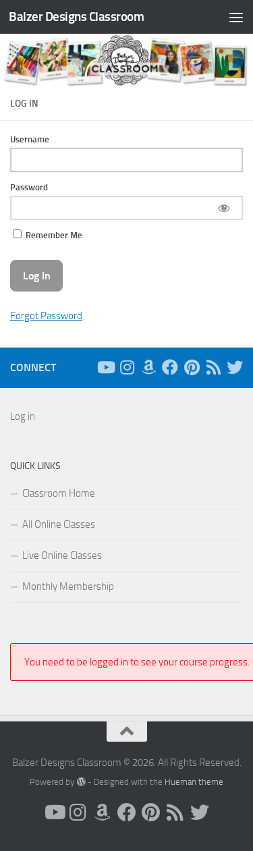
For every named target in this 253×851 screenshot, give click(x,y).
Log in (22, 416)
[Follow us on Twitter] (235, 367)
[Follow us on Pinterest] (192, 367)
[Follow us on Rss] (213, 367)
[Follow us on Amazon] (148, 367)
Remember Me (53, 235)
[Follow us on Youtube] (105, 367)
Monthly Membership (68, 586)
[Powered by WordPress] (80, 781)
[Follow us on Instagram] (127, 367)
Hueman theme (194, 782)
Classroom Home (58, 493)
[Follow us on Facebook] (170, 367)
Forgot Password (46, 316)
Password (29, 187)
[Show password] (223, 208)
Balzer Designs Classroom (76, 16)
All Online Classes (58, 524)
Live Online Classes (62, 555)
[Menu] (236, 17)
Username (29, 139)
